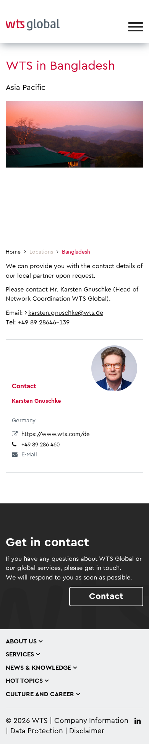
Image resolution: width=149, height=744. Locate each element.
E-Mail (29, 454)
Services (20, 654)
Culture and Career (40, 694)
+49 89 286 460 (40, 445)
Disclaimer (86, 731)
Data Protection (36, 731)
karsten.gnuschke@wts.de (65, 313)
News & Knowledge (38, 668)
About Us (21, 641)
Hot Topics (24, 681)
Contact (106, 596)
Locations (41, 252)
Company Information (91, 720)
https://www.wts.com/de (55, 434)
